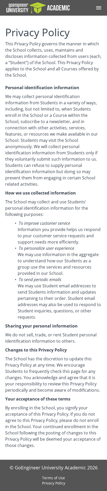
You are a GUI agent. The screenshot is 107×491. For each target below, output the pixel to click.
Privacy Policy (53, 483)
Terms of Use (53, 477)
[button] (99, 8)
